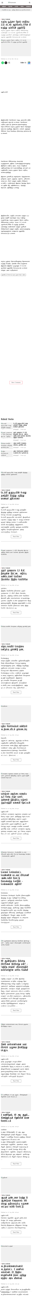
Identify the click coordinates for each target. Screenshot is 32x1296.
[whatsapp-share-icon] (2, 64)
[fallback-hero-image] (7, 426)
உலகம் (16, 6)
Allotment (9, 274)
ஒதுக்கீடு (3, 274)
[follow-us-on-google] (29, 63)
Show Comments (16, 382)
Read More (16, 536)
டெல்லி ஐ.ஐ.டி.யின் (8, 510)
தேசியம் (10, 6)
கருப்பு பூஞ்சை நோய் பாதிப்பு (19, 274)
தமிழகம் (4, 6)
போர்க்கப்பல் (21, 748)
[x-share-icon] (6, 64)
